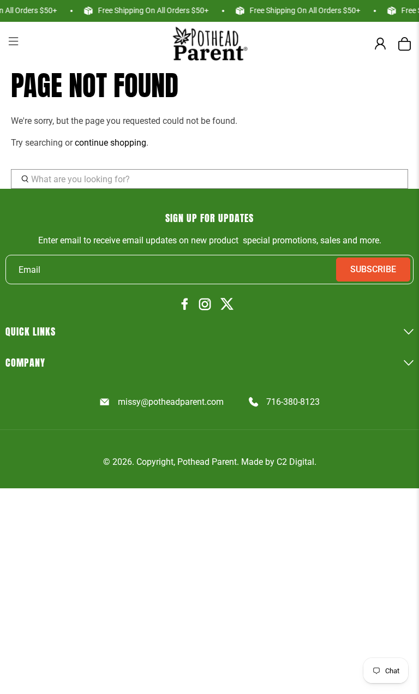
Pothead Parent (207, 462)
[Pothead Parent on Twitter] (227, 304)
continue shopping (110, 142)
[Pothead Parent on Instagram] (205, 305)
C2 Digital (295, 462)
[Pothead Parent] (209, 43)
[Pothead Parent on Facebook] (184, 304)
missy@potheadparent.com (170, 402)
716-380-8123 (293, 402)
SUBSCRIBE (373, 269)
